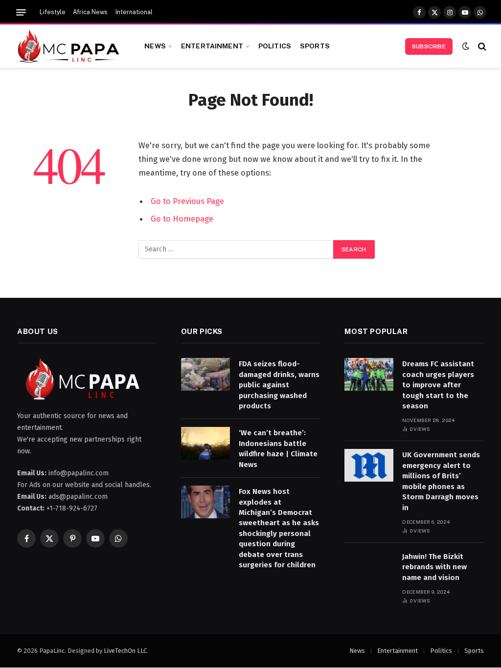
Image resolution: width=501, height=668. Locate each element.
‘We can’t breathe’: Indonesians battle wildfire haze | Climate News (278, 448)
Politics (274, 46)
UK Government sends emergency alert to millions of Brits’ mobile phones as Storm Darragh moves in (441, 481)
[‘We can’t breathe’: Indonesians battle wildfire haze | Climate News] (205, 443)
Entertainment (212, 46)
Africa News (90, 12)
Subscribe (429, 46)
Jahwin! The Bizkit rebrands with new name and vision (434, 567)
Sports (315, 46)
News (155, 46)
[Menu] (21, 12)
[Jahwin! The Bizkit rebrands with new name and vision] (368, 567)
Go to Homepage (182, 218)
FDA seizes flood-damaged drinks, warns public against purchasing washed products (279, 384)
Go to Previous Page (187, 201)
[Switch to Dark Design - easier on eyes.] (466, 46)
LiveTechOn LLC (125, 650)
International (134, 12)
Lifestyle (53, 12)
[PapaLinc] (69, 46)
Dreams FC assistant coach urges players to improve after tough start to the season (438, 384)
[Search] (481, 46)
